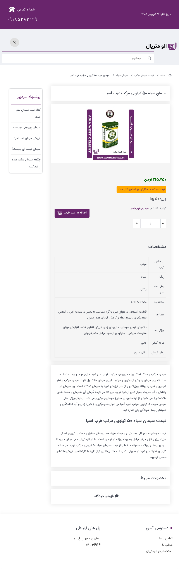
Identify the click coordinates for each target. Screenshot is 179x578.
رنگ (161, 277)
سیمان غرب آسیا (139, 208)
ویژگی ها (159, 330)
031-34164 (93, 545)
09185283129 (22, 19)
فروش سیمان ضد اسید (27, 138)
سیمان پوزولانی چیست (27, 127)
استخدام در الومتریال (159, 551)
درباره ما (167, 545)
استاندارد (159, 302)
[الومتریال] (161, 46)
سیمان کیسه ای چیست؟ (26, 149)
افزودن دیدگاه (104, 496)
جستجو (149, 58)
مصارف (160, 314)
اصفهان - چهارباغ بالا (87, 538)
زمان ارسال (157, 352)
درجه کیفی (157, 343)
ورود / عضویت (14, 42)
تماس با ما (165, 538)
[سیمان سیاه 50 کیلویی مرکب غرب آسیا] (110, 133)
